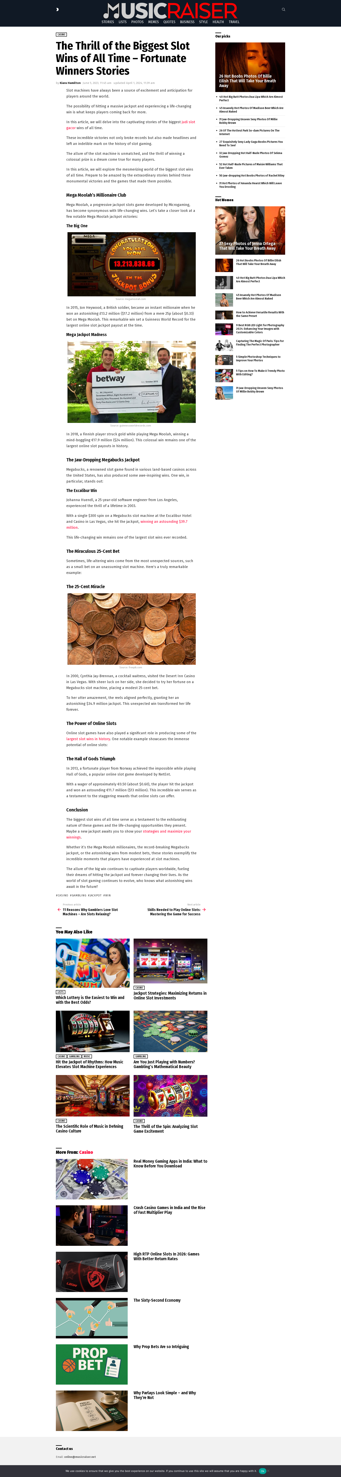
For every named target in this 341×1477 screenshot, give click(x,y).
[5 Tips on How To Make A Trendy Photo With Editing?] (224, 375)
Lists (122, 22)
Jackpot (96, 895)
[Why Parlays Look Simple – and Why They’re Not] (92, 1411)
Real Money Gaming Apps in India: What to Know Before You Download (170, 1164)
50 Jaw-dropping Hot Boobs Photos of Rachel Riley (251, 175)
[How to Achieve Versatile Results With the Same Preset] (224, 315)
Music (87, 1056)
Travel (234, 22)
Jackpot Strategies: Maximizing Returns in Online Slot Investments (170, 996)
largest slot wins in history (88, 739)
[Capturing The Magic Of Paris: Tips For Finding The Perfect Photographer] (224, 345)
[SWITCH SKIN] (57, 9)
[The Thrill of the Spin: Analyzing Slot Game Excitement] (170, 1096)
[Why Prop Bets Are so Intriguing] (92, 1364)
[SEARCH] (283, 9)
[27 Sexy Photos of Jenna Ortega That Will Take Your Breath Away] (250, 230)
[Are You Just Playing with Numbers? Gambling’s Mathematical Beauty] (170, 1031)
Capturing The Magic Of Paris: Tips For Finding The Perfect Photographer (260, 342)
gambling (79, 895)
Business (187, 22)
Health (218, 22)
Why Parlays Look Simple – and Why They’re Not (165, 1395)
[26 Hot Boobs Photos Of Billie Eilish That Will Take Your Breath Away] (250, 67)
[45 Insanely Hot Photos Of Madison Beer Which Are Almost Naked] (224, 300)
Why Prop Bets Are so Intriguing (161, 1346)
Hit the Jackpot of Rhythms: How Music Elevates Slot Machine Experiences (89, 1064)
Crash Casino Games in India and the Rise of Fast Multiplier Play (169, 1210)
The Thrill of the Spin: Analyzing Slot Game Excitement (166, 1129)
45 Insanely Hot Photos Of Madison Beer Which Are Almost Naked (258, 296)
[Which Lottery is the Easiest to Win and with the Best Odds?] (93, 963)
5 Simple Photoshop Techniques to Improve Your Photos (258, 358)
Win (108, 895)
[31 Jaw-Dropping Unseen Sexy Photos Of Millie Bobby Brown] (224, 393)
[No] (268, 1470)
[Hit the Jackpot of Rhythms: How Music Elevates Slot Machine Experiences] (93, 1031)
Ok (262, 1471)
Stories (108, 22)
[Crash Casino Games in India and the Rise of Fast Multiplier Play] (92, 1225)
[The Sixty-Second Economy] (92, 1318)
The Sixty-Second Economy (157, 1300)
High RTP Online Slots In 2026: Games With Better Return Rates (167, 1256)
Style (203, 22)
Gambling (74, 1056)
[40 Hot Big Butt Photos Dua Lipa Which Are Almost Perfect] (224, 282)
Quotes (169, 22)
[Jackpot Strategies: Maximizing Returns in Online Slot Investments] (170, 961)
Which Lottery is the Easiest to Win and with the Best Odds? (90, 1000)
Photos (137, 22)
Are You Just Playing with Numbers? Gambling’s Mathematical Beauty (164, 1064)
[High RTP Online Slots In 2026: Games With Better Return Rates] (92, 1272)
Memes (153, 22)
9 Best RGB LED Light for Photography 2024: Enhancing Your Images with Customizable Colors (260, 328)
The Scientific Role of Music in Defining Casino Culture (89, 1129)
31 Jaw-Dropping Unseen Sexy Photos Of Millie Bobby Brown (259, 389)
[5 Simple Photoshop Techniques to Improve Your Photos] (224, 360)
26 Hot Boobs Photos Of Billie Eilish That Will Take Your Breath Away (258, 262)
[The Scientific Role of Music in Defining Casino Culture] (93, 1095)
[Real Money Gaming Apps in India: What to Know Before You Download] (92, 1179)
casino (63, 895)
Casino (139, 987)
